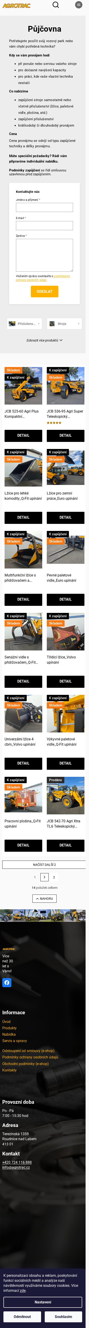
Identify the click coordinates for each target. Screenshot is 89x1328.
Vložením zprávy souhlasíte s (43, 278)
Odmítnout (22, 1317)
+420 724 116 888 (17, 1162)
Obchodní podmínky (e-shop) (25, 1064)
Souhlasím (63, 1317)
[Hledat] (55, 4)
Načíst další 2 (44, 865)
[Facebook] (6, 982)
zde (23, 1290)
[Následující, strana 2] (44, 877)
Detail (23, 435)
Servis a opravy (14, 1041)
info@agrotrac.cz (16, 1167)
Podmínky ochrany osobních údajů (30, 1057)
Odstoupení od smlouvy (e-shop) (28, 1051)
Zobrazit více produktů (42, 340)
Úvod (6, 1022)
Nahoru (46, 898)
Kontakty (9, 1070)
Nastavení (43, 1302)
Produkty (9, 1028)
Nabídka (9, 1034)
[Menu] (78, 4)
